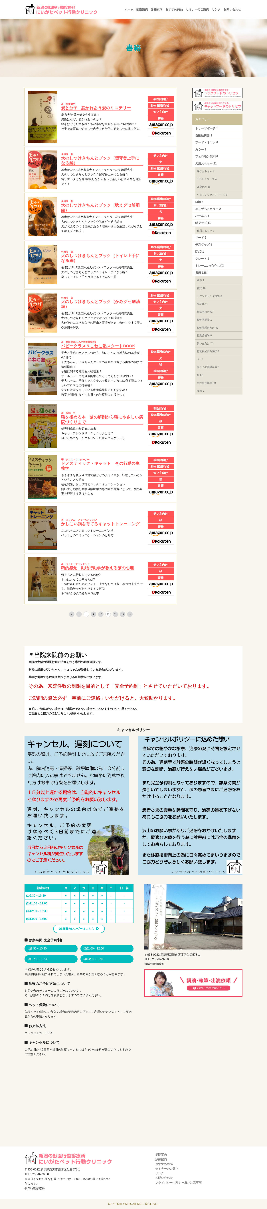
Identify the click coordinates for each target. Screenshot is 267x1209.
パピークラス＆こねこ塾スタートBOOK (98, 344)
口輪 (199, 201)
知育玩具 (203, 186)
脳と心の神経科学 (208, 367)
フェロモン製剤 (206, 156)
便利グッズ (203, 244)
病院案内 (142, 9)
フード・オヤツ (206, 142)
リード (200, 237)
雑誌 (201, 288)
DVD (199, 251)
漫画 (200, 390)
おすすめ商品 (174, 9)
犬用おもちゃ (206, 163)
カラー (200, 149)
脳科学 (202, 304)
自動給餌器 (203, 135)
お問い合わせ (232, 9)
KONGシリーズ (207, 179)
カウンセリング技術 (209, 296)
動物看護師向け (207, 327)
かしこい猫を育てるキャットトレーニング (100, 522)
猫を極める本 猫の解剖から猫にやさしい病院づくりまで (102, 418)
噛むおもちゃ (205, 171)
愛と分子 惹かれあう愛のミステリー (96, 106)
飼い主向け (205, 343)
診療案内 (157, 9)
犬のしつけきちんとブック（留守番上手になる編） (100, 159)
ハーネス (202, 215)
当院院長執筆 (206, 382)
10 (101, 614)
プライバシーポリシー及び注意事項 (178, 1182)
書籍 (201, 272)
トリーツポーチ (206, 128)
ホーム (129, 9)
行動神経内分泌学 (208, 351)
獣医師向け (205, 311)
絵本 (200, 280)
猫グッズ (203, 222)
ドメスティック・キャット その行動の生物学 (100, 464)
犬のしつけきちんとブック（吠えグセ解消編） (100, 206)
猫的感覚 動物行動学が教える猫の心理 (97, 566)
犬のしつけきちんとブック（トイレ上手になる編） (100, 256)
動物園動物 (204, 319)
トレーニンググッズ (209, 265)
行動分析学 (204, 335)
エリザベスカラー (208, 208)
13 (122, 614)
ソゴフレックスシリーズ (212, 194)
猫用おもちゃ (205, 230)
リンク (216, 9)
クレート (202, 258)
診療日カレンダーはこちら (76, 928)
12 (115, 614)
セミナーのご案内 (197, 9)
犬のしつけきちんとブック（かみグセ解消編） (100, 302)
